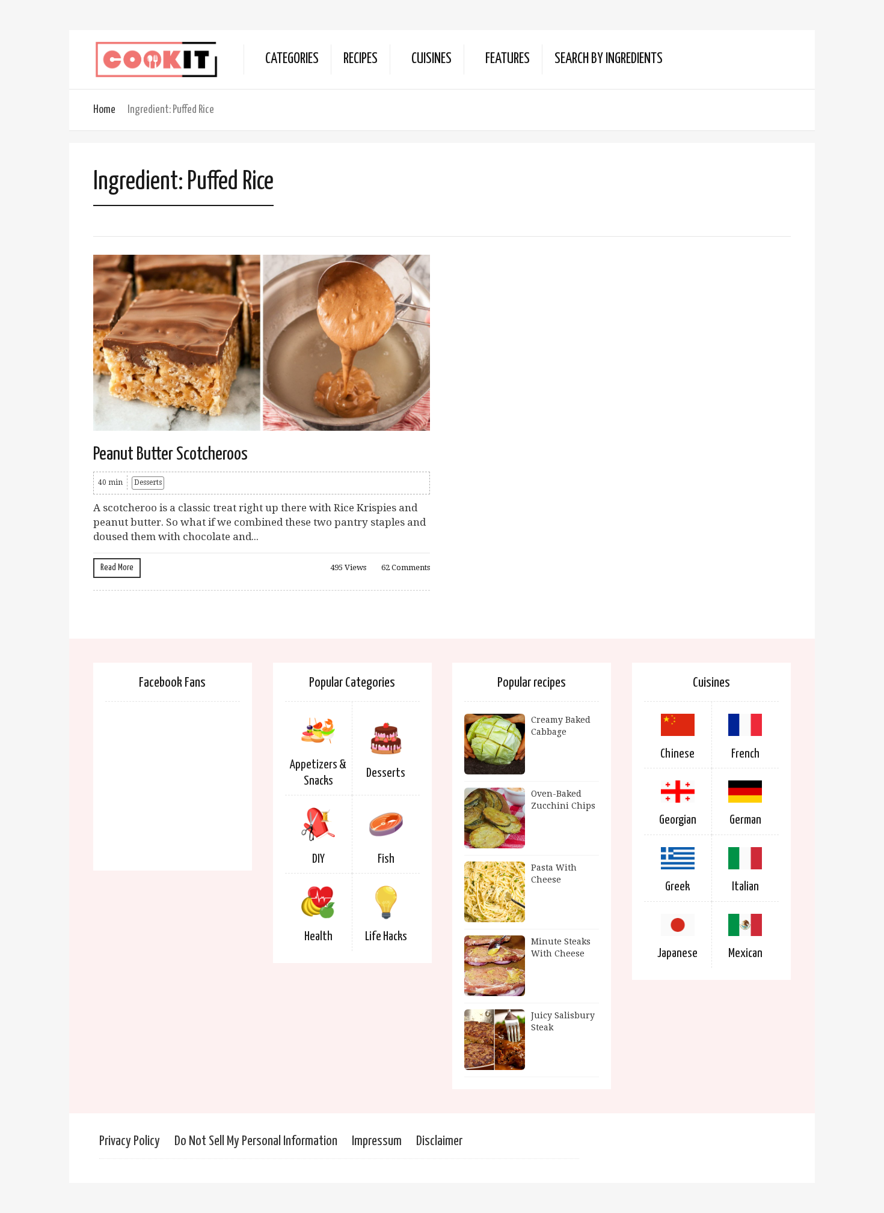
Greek (677, 887)
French (745, 754)
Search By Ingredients (608, 59)
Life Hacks (386, 937)
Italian (745, 887)
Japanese (677, 953)
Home (104, 109)
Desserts (148, 482)
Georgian (677, 820)
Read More (117, 567)
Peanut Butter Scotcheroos (170, 454)
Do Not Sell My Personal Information (255, 1141)
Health (318, 937)
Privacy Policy (129, 1141)
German (745, 820)
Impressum (377, 1141)
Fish (386, 859)
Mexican (745, 953)
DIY (318, 859)
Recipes (360, 59)
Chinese (677, 754)
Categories (292, 59)
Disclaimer (439, 1141)
